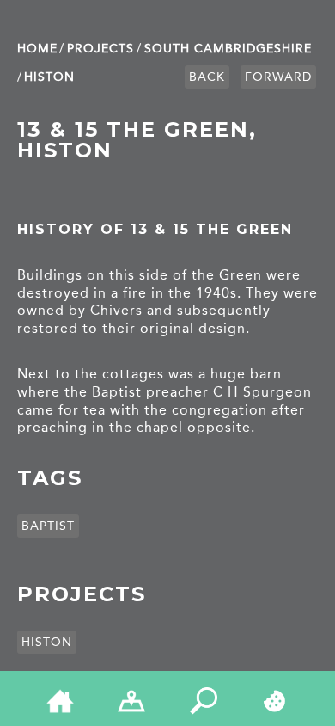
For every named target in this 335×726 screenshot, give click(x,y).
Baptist (48, 526)
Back (207, 77)
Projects (100, 48)
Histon (49, 77)
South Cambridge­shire (228, 48)
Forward (278, 77)
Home (37, 48)
